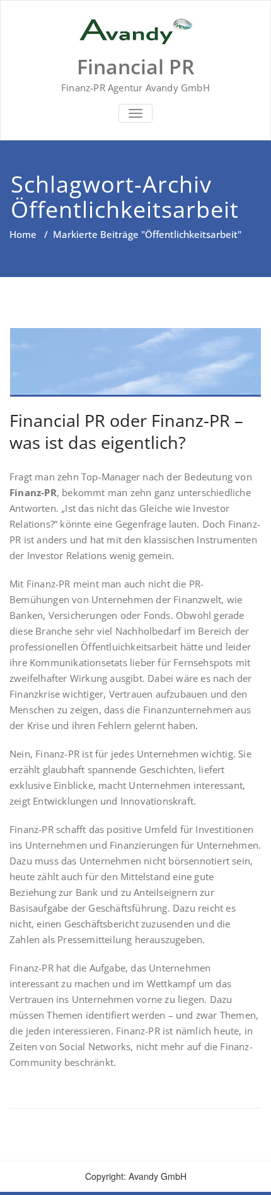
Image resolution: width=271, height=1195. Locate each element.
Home (23, 234)
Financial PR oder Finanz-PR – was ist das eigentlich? (126, 431)
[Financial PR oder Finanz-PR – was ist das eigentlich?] (135, 362)
